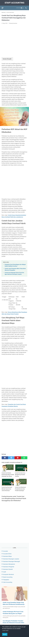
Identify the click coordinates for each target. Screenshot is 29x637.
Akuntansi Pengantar (8, 566)
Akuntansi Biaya (7, 556)
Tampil (9, 59)
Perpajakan (6, 579)
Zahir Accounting (7, 582)
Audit (4, 572)
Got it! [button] (4, 634)
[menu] (2, 8)
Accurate (5, 551)
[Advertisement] (14, 40)
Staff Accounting (14, 3)
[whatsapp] (24, 457)
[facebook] (5, 457)
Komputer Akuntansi (8, 574)
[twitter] (11, 457)
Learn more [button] (5, 630)
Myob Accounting (7, 577)
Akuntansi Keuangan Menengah (11, 561)
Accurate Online (7, 553)
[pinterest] (17, 457)
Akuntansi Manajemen (9, 564)
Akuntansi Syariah (8, 569)
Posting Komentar (13, 23)
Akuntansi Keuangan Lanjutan (11, 559)
